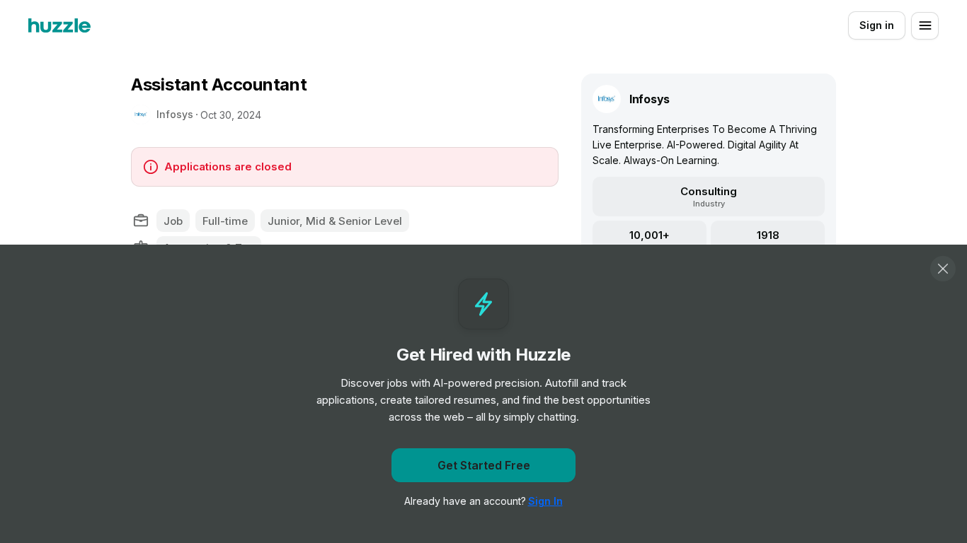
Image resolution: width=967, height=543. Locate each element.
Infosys (174, 114)
